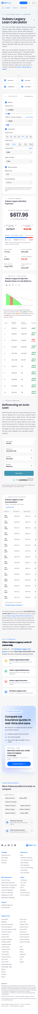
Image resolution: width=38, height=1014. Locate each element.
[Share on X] (16, 285)
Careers (22, 885)
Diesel (3, 977)
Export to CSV (9, 507)
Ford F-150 (23, 922)
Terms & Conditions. (25, 1004)
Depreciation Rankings (8, 882)
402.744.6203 (5, 907)
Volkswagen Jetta (6, 967)
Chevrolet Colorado (7, 924)
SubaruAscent (10, 798)
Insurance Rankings (7, 890)
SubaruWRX (24, 813)
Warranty (4, 862)
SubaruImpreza (25, 805)
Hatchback (23, 954)
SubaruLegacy (10, 809)
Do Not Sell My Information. (17, 1006)
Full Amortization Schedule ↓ (14, 605)
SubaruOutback (25, 809)
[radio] (7, 137)
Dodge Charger (6, 942)
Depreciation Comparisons (9, 885)
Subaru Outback (24, 939)
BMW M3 (4, 922)
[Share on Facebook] (6, 285)
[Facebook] (15, 845)
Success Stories (25, 892)
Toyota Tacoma (6, 957)
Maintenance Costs (7, 895)
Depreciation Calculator (8, 887)
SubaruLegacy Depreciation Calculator (18, 616)
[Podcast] (9, 845)
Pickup (22, 952)
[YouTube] (2, 845)
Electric (3, 969)
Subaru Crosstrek (25, 942)
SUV (21, 947)
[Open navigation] (34, 3)
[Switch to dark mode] (29, 2)
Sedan (22, 949)
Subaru (7, 8)
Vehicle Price (9, 106)
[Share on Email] (19, 285)
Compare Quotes (17, 764)
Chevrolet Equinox (6, 927)
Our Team (23, 882)
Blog (21, 855)
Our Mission (23, 880)
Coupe (22, 957)
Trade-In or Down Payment (13, 117)
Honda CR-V (23, 929)
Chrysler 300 (5, 937)
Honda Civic (23, 932)
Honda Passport (24, 934)
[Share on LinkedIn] (9, 285)
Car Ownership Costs (26, 860)
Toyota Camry (5, 947)
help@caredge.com (7, 905)
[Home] (3, 8)
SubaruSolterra (10, 813)
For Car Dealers (25, 895)
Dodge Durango (6, 944)
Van (21, 959)
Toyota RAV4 (5, 954)
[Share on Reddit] (12, 285)
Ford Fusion (23, 919)
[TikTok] (5, 845)
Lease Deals (24, 870)
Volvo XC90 (4, 962)
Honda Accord (24, 927)
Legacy (15, 8)
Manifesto (23, 890)
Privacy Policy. (5, 1006)
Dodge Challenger (6, 939)
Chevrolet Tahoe (6, 932)
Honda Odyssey (24, 937)
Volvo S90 (4, 959)
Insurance (4, 860)
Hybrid (3, 972)
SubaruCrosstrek (10, 802)
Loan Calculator (24, 872)
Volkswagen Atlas (6, 964)
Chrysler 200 (5, 934)
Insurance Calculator (7, 892)
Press (22, 887)
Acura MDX (4, 919)
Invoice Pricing (5, 880)
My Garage (4, 857)
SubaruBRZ (23, 798)
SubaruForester (10, 805)
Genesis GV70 (24, 924)
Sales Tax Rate (9, 157)
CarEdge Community (26, 857)
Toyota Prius (5, 952)
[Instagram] (12, 845)
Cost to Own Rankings (26, 867)
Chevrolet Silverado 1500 (8, 929)
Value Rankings (24, 865)
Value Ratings (24, 862)
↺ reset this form (28, 96)
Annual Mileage (10, 179)
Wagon (22, 962)
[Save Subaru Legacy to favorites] (34, 20)
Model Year (8, 170)
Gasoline (3, 974)
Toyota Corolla (5, 949)
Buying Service (5, 855)
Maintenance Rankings (8, 897)
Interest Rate (9, 148)
